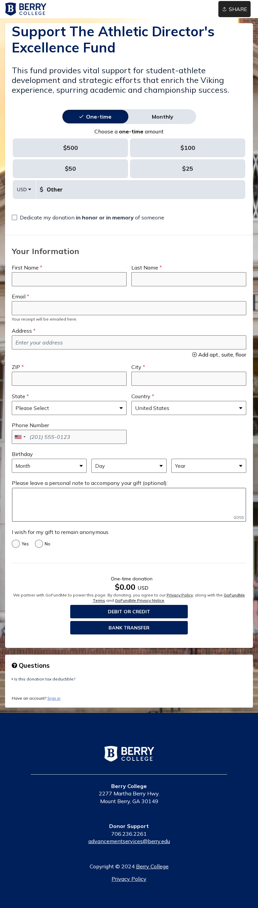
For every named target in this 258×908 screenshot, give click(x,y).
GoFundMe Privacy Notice (139, 600)
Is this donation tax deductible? (44, 679)
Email (19, 296)
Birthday (22, 454)
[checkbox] (88, 217)
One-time (99, 116)
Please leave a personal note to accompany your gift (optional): (90, 483)
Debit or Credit (129, 612)
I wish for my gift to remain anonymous (60, 532)
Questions (33, 665)
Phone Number (30, 425)
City (136, 367)
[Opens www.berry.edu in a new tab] (129, 758)
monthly (162, 116)
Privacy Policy (180, 594)
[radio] (99, 116)
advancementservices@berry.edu (129, 841)
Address (22, 330)
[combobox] (20, 437)
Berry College (152, 866)
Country (140, 396)
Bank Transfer (129, 628)
